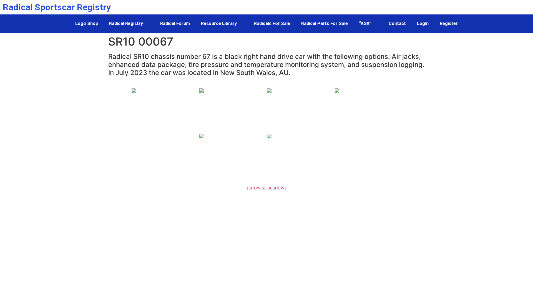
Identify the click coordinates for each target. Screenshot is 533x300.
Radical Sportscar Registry (57, 7)
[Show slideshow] (266, 188)
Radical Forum (175, 23)
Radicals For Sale (272, 23)
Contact (397, 23)
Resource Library (219, 23)
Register (449, 23)
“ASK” (365, 23)
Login (423, 23)
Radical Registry (126, 23)
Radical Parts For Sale (324, 23)
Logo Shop (86, 23)
